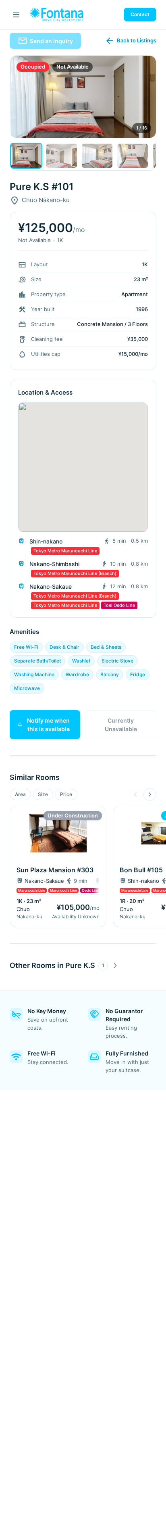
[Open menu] (16, 14)
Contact (140, 14)
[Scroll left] (135, 794)
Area (20, 794)
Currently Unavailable (121, 724)
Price (66, 794)
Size (43, 794)
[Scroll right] (149, 794)
